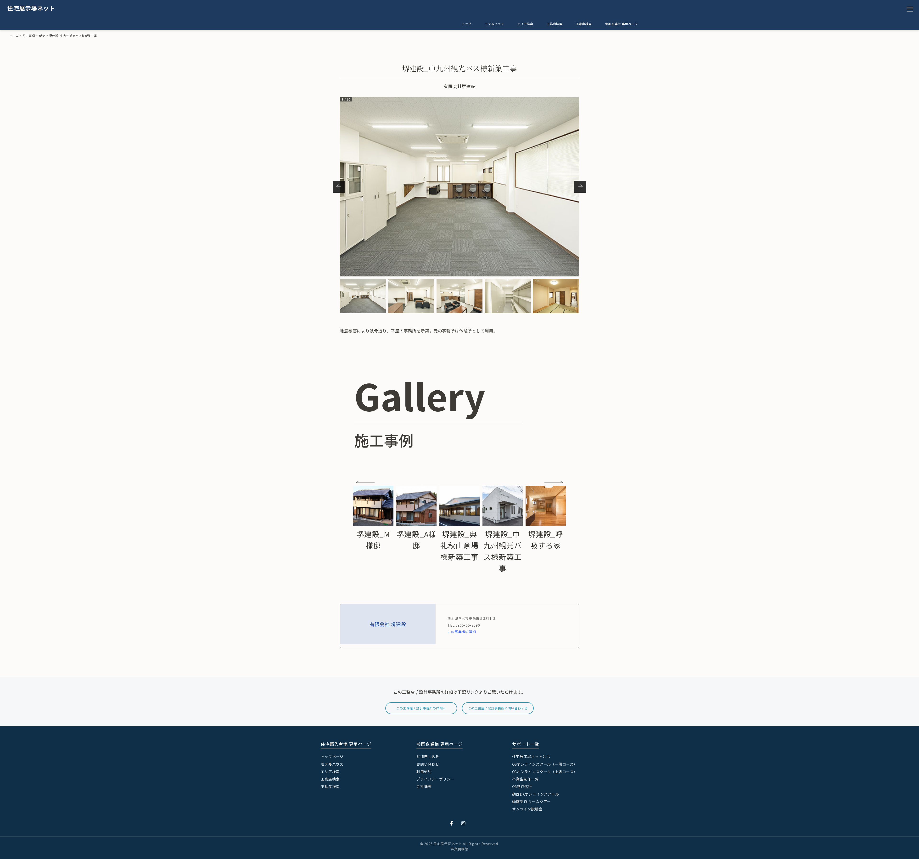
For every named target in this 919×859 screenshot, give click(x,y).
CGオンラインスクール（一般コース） (544, 764)
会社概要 (423, 786)
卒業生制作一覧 (525, 778)
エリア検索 (525, 24)
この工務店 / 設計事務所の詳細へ (421, 708)
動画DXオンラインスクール (535, 794)
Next (580, 187)
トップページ (332, 756)
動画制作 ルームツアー (531, 801)
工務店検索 (554, 24)
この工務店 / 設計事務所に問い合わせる (498, 708)
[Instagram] (463, 823)
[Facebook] (451, 823)
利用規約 (423, 771)
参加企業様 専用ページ (621, 24)
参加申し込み (427, 756)
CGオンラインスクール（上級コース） (544, 771)
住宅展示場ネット (31, 8)
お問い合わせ (427, 764)
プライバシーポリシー (435, 778)
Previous (339, 187)
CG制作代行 (522, 786)
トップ (466, 24)
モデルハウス (494, 24)
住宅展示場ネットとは (531, 756)
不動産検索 (584, 24)
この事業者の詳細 (462, 631)
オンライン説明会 (527, 808)
